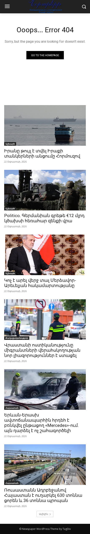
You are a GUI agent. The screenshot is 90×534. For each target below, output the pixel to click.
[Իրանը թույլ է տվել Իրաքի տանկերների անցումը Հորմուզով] (45, 125)
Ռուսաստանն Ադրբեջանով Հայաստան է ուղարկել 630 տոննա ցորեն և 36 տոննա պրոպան (43, 495)
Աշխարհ (10, 143)
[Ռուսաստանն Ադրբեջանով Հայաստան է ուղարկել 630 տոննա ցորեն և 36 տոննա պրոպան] (45, 464)
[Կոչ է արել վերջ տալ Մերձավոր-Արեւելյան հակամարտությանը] (45, 255)
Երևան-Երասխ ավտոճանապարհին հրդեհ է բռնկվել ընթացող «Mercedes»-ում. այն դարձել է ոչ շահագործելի (41, 422)
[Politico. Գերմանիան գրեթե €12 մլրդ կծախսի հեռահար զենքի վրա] (45, 190)
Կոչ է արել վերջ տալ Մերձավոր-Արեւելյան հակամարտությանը (40, 283)
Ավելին (43, 514)
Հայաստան (11, 407)
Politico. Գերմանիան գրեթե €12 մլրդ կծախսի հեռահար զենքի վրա (44, 218)
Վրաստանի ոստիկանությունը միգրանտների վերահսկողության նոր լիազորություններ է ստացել (42, 350)
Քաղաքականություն (16, 338)
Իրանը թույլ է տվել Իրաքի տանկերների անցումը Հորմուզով (42, 153)
